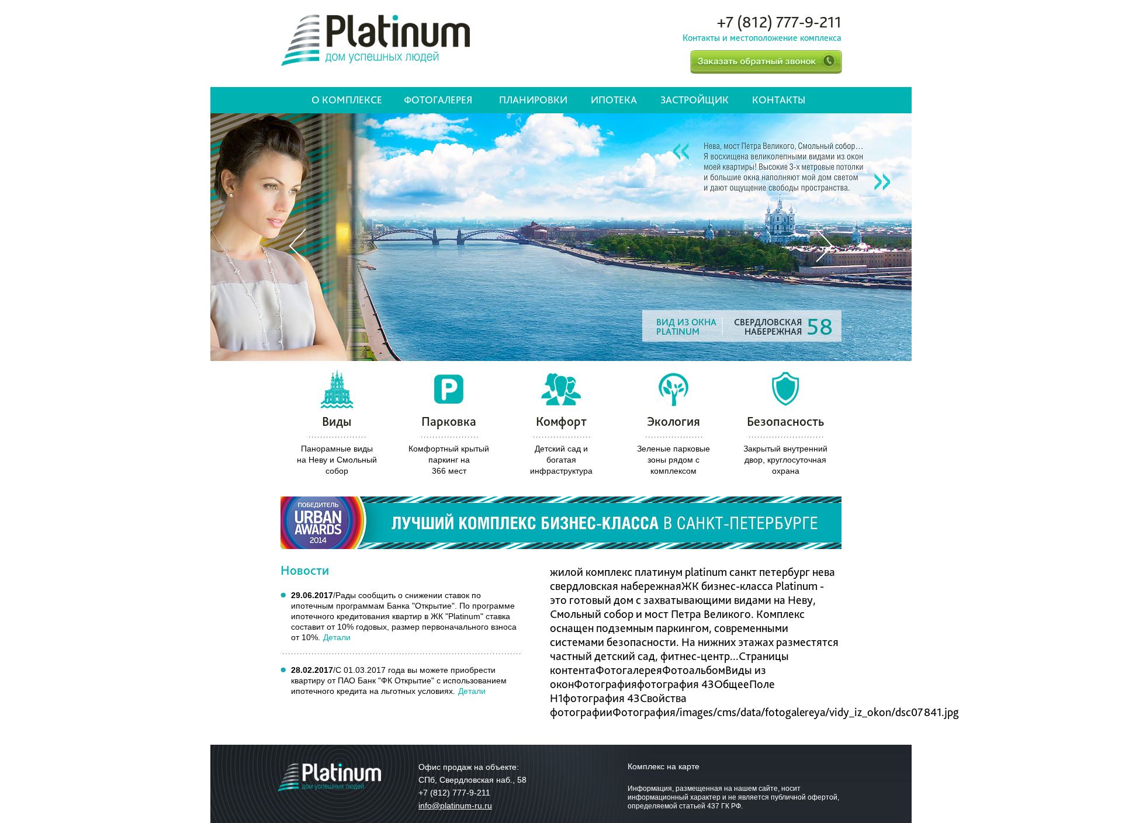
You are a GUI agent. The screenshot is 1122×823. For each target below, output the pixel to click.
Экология (673, 421)
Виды (336, 421)
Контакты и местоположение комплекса (762, 37)
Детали (337, 637)
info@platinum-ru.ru (455, 805)
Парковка (448, 421)
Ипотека (614, 99)
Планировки (533, 99)
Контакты (778, 99)
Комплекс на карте (663, 766)
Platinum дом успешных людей (375, 40)
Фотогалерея (438, 99)
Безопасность (785, 421)
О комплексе (346, 99)
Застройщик (694, 99)
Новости (304, 570)
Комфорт (561, 421)
